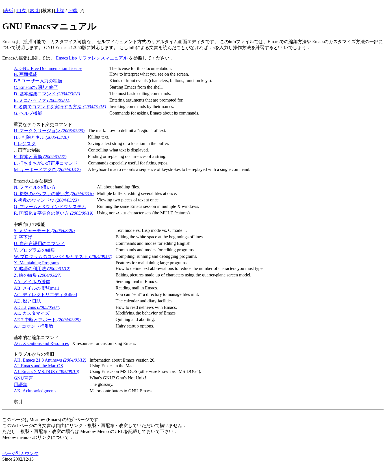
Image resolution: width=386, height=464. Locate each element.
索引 (34, 10)
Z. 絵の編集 (37, 275)
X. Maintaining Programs (36, 262)
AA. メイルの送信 (32, 281)
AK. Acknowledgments (35, 390)
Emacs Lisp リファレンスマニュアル (92, 58)
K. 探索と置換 (40, 156)
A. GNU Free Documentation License (48, 68)
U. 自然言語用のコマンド (39, 243)
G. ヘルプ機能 (28, 113)
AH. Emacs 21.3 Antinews (50, 360)
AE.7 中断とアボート (47, 319)
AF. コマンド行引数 (33, 326)
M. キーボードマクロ (47, 169)
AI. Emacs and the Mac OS (38, 365)
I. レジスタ (25, 143)
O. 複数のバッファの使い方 (54, 193)
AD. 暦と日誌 (27, 301)
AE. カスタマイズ (31, 313)
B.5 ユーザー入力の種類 (38, 80)
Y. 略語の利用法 (42, 268)
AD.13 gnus (37, 307)
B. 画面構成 (25, 74)
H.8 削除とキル (41, 137)
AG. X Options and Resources (41, 343)
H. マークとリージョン (49, 130)
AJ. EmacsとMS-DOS (46, 371)
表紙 (8, 10)
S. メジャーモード (44, 230)
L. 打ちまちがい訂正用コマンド (46, 163)
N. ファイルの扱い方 (35, 187)
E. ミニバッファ (42, 100)
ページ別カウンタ (20, 453)
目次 (21, 10)
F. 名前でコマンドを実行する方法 (60, 106)
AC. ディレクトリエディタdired (45, 294)
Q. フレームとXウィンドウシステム (50, 206)
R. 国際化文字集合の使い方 (53, 213)
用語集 (20, 384)
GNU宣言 (23, 378)
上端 (59, 10)
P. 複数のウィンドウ (46, 200)
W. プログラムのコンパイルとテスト (63, 256)
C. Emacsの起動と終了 (36, 87)
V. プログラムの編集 (34, 250)
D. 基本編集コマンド (47, 93)
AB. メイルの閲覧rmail (36, 288)
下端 (72, 10)
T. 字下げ (23, 237)
